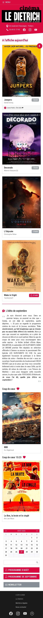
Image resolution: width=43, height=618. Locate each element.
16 (37, 545)
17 (6, 548)
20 (21, 548)
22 (32, 548)
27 (21, 552)
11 (11, 545)
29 (32, 552)
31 (6, 555)
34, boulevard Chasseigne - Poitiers (21, 26)
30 (37, 552)
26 (16, 552)
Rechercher (37, 562)
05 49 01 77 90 (14, 30)
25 (11, 552)
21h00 (35, 295)
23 (37, 548)
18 (11, 548)
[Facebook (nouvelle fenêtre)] (24, 30)
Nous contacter (21, 607)
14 (27, 545)
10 (6, 545)
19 (16, 548)
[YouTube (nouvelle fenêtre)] (35, 30)
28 (27, 552)
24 (6, 552)
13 (21, 545)
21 (27, 548)
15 (32, 545)
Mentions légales (21, 603)
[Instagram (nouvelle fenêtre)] (30, 30)
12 (16, 545)
